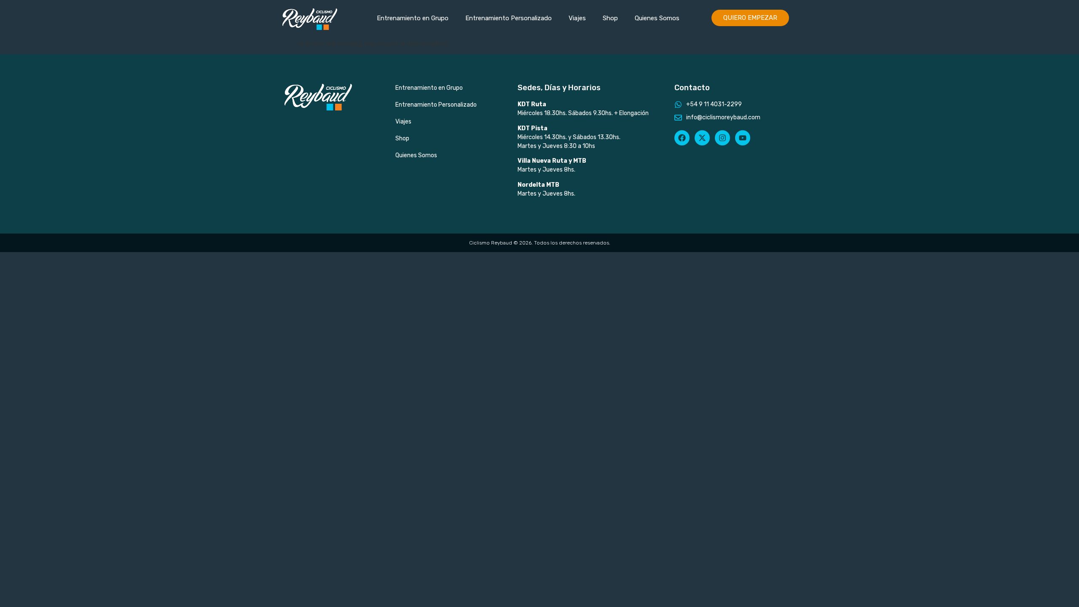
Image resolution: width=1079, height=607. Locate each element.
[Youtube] (742, 137)
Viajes (577, 18)
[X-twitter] (702, 137)
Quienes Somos (657, 18)
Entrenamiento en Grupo (412, 18)
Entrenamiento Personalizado (508, 18)
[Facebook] (682, 137)
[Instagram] (722, 137)
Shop (610, 18)
